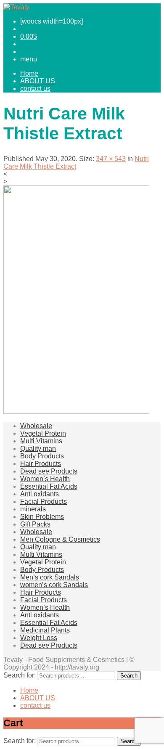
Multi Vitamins (41, 441)
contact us (35, 88)
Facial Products (43, 501)
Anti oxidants (39, 494)
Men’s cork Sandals (49, 577)
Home (29, 73)
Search (129, 675)
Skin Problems (42, 516)
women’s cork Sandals (54, 584)
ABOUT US (37, 81)
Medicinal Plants (45, 630)
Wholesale (36, 425)
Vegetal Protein (43, 433)
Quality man (38, 448)
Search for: (19, 675)
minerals (33, 509)
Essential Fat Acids (48, 486)
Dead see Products (48, 471)
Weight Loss (38, 637)
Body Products (42, 456)
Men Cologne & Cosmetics (60, 539)
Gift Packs (35, 524)
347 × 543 (111, 158)
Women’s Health (45, 478)
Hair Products (40, 463)
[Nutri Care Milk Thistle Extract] (76, 411)
